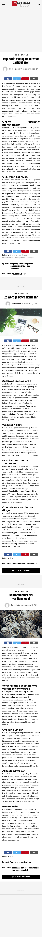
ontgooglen (30, 258)
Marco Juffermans (21, 255)
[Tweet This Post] (17, 78)
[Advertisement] (21, 30)
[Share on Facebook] (8, 78)
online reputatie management (13, 258)
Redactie (17, 304)
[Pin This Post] (25, 78)
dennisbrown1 (17, 69)
